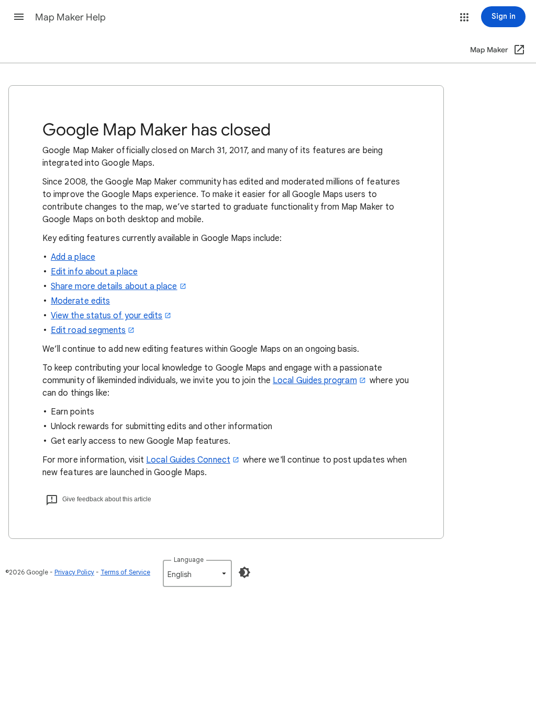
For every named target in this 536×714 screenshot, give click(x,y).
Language (189, 559)
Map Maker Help (70, 17)
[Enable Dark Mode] (244, 572)
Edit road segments (88, 330)
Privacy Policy (74, 572)
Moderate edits (80, 301)
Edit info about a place (94, 272)
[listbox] (197, 573)
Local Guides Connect (188, 460)
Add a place (73, 257)
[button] (18, 16)
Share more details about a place (114, 286)
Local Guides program (315, 380)
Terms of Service (125, 572)
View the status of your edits (106, 315)
